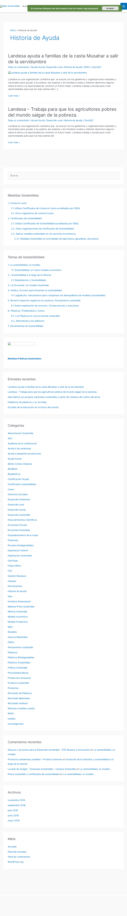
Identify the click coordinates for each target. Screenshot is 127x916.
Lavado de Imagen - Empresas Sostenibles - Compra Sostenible (42, 769)
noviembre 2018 (16, 800)
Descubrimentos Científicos (22, 520)
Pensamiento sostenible (20, 647)
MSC (10, 627)
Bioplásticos (14, 474)
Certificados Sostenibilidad (22, 484)
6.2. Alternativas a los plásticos (27, 321)
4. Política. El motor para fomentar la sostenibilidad (35, 290)
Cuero (11, 489)
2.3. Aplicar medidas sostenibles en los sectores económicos (43, 233)
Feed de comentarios (19, 856)
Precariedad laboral (18, 672)
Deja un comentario (18, 67)
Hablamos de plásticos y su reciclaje (27, 402)
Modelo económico (18, 616)
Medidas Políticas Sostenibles (24, 358)
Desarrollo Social (17, 509)
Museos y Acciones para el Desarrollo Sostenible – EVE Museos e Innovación (48, 749)
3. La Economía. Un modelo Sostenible (28, 285)
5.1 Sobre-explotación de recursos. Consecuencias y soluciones (45, 305)
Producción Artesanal (19, 678)
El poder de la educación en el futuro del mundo (33, 407)
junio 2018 (13, 815)
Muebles (12, 632)
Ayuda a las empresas (19, 448)
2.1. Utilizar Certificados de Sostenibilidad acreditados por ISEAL (45, 223)
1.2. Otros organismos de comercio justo (32, 213)
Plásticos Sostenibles (19, 662)
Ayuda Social (38, 67)
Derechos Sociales (18, 494)
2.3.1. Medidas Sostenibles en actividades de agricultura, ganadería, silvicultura (56, 238)
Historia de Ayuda (73, 67)
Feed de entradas (17, 851)
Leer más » (14, 96)
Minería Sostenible (17, 611)
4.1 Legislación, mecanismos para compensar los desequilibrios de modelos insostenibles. (58, 295)
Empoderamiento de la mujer (23, 535)
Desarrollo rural (54, 67)
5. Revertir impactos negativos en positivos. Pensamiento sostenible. (44, 300)
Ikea (10, 596)
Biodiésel (12, 469)
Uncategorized (15, 723)
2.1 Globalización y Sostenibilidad (28, 280)
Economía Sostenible (19, 530)
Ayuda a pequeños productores (24, 453)
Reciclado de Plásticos (20, 693)
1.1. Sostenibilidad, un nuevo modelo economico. (36, 270)
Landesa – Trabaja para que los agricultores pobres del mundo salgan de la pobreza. (62, 112)
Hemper (12, 581)
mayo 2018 (14, 820)
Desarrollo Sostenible (19, 515)
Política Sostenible (17, 667)
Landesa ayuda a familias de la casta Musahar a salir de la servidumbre (46, 387)
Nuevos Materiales (18, 637)
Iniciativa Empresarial (19, 601)
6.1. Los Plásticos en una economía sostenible (35, 316)
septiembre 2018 (16, 805)
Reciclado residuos (18, 703)
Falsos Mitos (14, 565)
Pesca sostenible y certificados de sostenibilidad (33, 774)
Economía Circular (17, 525)
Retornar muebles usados (21, 708)
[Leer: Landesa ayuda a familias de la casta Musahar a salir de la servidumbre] (47, 72)
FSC (10, 570)
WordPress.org (15, 862)
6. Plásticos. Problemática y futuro (26, 310)
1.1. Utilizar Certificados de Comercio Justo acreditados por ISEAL (45, 208)
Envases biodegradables (21, 545)
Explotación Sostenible (20, 555)
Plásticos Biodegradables (21, 657)
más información (91, 8)
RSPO (11, 713)
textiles (11, 718)
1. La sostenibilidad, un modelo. (24, 265)
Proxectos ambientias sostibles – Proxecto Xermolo (35, 759)
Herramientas (15, 586)
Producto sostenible (18, 683)
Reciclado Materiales (19, 698)
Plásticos (12, 652)
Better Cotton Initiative (20, 464)
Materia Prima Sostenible (21, 606)
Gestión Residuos (17, 576)
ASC (10, 438)
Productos (13, 688)
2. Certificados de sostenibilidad (25, 218)
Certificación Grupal (18, 479)
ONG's (87, 67)
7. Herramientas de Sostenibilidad (25, 326)
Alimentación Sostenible (20, 433)
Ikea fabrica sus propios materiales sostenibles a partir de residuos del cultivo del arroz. (54, 397)
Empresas (13, 540)
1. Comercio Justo (17, 203)
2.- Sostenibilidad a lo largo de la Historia (29, 275)
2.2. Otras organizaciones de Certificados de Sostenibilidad (42, 228)
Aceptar (110, 8)
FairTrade (13, 560)
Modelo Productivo (18, 621)
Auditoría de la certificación (22, 443)
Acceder (12, 846)
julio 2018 (13, 810)
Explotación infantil (18, 550)
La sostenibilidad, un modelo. (95, 769)
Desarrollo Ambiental (19, 499)
